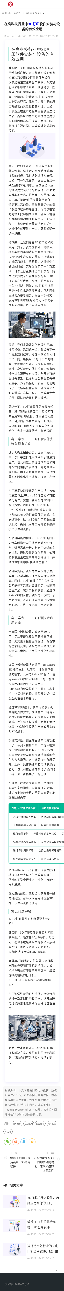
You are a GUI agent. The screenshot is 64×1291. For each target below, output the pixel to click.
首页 (4, 12)
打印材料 (28, 12)
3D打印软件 (15, 12)
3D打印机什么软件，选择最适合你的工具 (43, 1200)
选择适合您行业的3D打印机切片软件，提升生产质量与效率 (43, 1249)
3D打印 (33, 24)
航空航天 (29, 1123)
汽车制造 (26, 252)
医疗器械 (40, 1123)
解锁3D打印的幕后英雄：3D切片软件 (20, 1162)
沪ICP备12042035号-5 (17, 1284)
